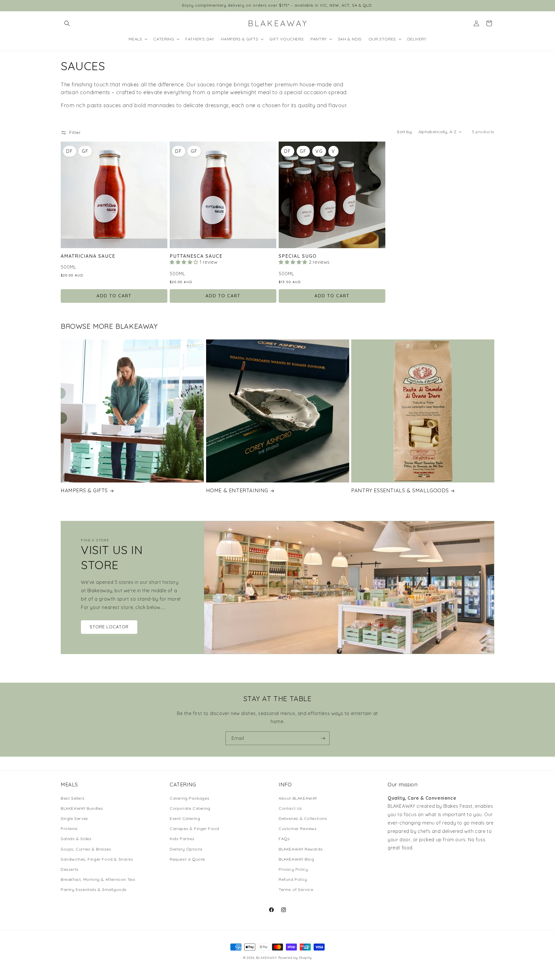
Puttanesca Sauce (196, 256)
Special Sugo (298, 256)
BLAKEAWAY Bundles (82, 808)
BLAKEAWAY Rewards (301, 849)
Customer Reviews (298, 828)
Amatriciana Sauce (88, 256)
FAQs (284, 838)
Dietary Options (186, 849)
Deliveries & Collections (303, 818)
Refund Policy (293, 879)
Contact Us (290, 808)
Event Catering (185, 818)
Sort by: (404, 131)
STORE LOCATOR (109, 627)
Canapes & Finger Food (194, 828)
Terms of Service (296, 889)
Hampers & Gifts (84, 490)
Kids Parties (182, 838)
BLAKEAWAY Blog (296, 859)
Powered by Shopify (295, 958)
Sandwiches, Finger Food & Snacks (97, 859)
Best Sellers (72, 798)
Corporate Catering (190, 808)
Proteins (69, 828)
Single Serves (74, 818)
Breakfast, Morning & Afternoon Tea (98, 879)
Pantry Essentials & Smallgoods (400, 490)
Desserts (70, 869)
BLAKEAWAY (266, 958)
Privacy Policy (293, 869)
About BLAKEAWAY (298, 798)
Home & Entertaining (237, 490)
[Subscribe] (323, 738)
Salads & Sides (76, 838)
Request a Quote (187, 859)
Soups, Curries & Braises (86, 849)
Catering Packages (189, 798)
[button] (67, 23)
